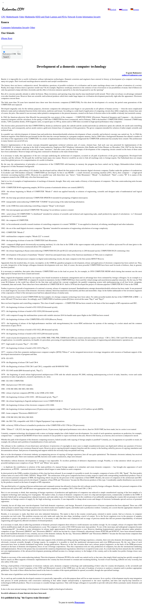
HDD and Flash (42, 17)
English (113, 10)
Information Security (92, 17)
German (136, 10)
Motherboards (12, 17)
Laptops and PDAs (58, 17)
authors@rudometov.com (132, 75)
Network (71, 17)
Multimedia (30, 17)
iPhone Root (6, 38)
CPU (3, 17)
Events (79, 17)
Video (21, 17)
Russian (125, 10)
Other (32, 27)
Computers (6, 27)
